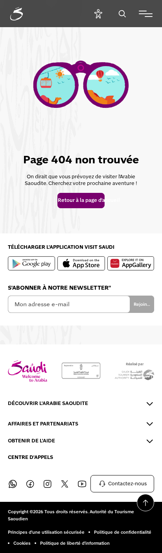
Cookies (22, 543)
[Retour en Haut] (145, 502)
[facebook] (30, 483)
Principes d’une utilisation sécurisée (46, 532)
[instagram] (47, 483)
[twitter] (64, 483)
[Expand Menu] (146, 14)
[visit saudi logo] (25, 13)
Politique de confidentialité (122, 532)
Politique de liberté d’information (75, 543)
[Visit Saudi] (27, 371)
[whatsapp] (12, 483)
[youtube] (81, 483)
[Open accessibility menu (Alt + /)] (98, 13)
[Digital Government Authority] (81, 370)
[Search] (122, 13)
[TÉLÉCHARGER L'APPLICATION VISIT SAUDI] (31, 263)
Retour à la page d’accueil (81, 200)
